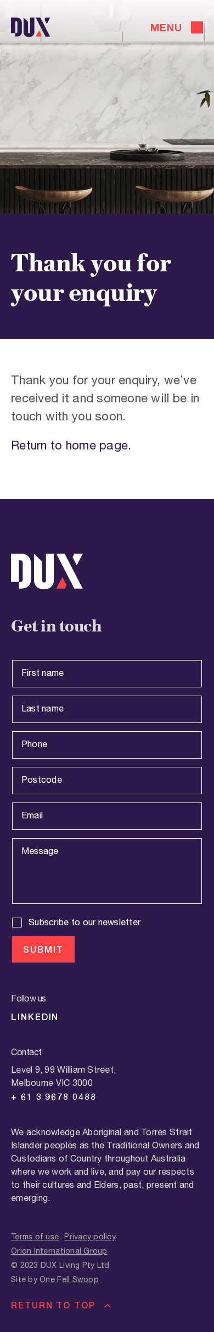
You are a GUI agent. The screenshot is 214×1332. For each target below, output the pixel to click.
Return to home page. (71, 446)
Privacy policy (90, 1237)
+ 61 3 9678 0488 (54, 1096)
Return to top (53, 1305)
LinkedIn (35, 1016)
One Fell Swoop (69, 1280)
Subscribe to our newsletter (84, 923)
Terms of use (35, 1237)
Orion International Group (59, 1251)
